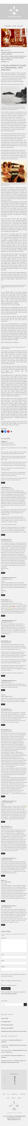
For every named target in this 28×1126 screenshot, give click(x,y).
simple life (17, 58)
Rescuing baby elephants (7, 1025)
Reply (3, 482)
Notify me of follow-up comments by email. (11, 980)
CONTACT (13, 1097)
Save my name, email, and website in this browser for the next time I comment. (13, 975)
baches (6, 56)
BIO (8, 1094)
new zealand (7, 58)
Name (3, 954)
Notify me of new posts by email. (8, 985)
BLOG (8, 1097)
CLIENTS (19, 1097)
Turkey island (9, 54)
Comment (3, 938)
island (19, 52)
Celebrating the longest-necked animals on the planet (13, 1031)
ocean (12, 58)
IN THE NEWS (22, 1094)
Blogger (9, 52)
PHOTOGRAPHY (14, 1094)
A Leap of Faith (4, 1018)
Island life (17, 56)
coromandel (11, 56)
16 (8, 61)
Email (2, 960)
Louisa (3, 441)
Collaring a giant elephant (7, 1028)
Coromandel (14, 52)
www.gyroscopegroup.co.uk (14, 1119)
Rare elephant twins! (6, 1021)
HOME (4, 1094)
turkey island (9, 59)
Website (3, 966)
